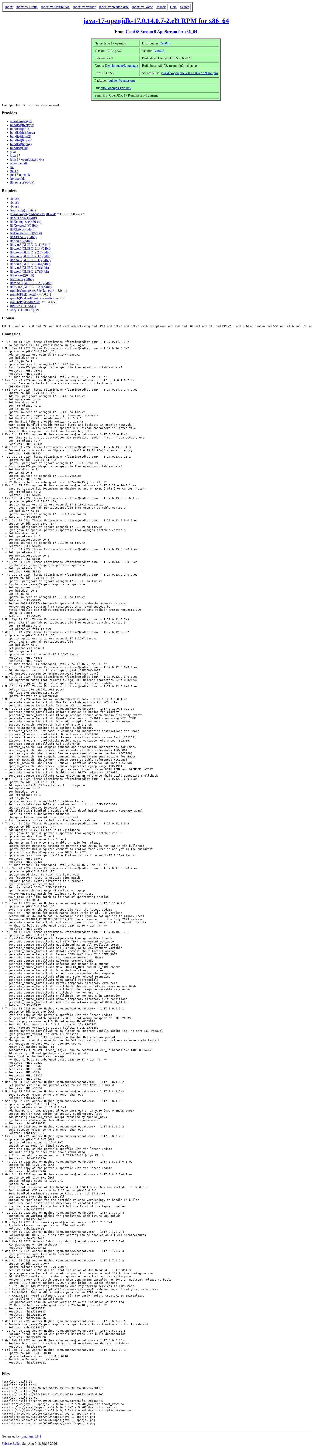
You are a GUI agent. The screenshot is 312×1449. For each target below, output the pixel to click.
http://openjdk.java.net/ (116, 88)
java (13, 152)
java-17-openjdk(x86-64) (27, 159)
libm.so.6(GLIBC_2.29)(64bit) (31, 287)
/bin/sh (14, 199)
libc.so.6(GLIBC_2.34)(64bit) (30, 264)
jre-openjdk (17, 178)
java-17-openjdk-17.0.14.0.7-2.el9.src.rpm (189, 73)
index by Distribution (55, 7)
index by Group (27, 7)
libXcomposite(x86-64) (25, 221)
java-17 (15, 155)
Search (184, 7)
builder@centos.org (121, 80)
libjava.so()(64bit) (22, 275)
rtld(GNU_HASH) (23, 306)
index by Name (142, 7)
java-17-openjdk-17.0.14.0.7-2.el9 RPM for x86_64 (156, 20)
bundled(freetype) (22, 125)
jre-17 (14, 171)
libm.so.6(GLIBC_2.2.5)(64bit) (31, 283)
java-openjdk (19, 163)
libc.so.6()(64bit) (21, 241)
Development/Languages (121, 65)
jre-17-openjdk (20, 174)
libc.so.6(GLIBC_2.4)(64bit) (29, 267)
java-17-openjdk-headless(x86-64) (33, 214)
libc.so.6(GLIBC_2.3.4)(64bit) (30, 256)
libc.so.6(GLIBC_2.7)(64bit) (29, 271)
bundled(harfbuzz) (22, 132)
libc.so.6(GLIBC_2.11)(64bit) (30, 244)
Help (173, 7)
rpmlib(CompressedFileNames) (31, 290)
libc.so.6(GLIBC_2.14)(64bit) (30, 248)
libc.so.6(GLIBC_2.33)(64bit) (30, 260)
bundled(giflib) (20, 129)
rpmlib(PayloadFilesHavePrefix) (31, 298)
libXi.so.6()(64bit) (22, 229)
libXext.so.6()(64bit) (24, 225)
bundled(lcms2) (20, 136)
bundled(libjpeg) (21, 140)
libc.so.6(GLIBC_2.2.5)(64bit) (30, 252)
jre (12, 167)
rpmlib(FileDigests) (23, 294)
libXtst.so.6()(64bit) (23, 237)
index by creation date (114, 7)
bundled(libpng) (21, 144)
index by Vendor (84, 7)
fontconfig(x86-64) (23, 210)
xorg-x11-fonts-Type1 (24, 310)
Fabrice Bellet (11, 1443)
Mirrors (161, 7)
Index (9, 7)
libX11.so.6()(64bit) (23, 218)
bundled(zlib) (19, 148)
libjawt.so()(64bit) (22, 182)
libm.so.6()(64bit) (22, 279)
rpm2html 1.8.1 (31, 1436)
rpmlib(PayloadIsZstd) (25, 302)
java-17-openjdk (21, 121)
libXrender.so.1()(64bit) (26, 233)
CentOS (165, 43)
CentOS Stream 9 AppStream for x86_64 (161, 31)
